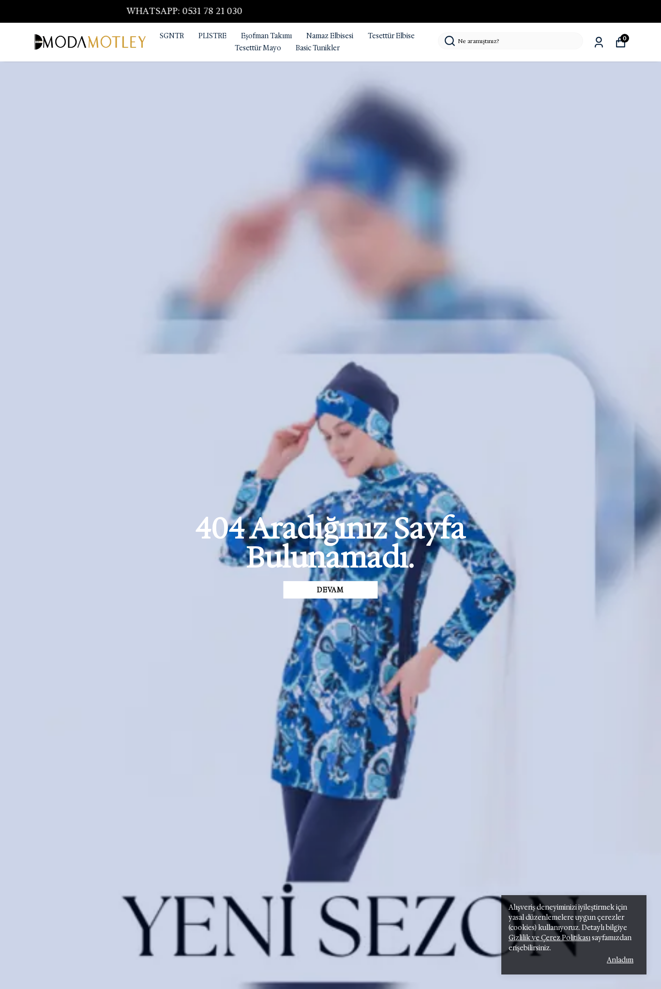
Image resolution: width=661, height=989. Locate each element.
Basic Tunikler (318, 48)
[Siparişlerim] (599, 42)
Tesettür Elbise (391, 35)
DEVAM (330, 589)
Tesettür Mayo (258, 48)
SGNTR (172, 35)
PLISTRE (212, 35)
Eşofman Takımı (266, 35)
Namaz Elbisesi (329, 35)
